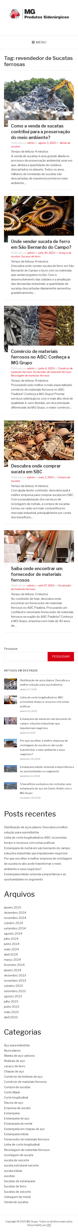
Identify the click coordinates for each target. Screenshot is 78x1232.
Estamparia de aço (16, 1118)
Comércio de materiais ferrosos (25, 1082)
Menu (41, 42)
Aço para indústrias (17, 1045)
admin (30, 142)
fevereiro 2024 (14, 965)
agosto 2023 (13, 996)
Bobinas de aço (14, 1061)
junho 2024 (11, 944)
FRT (49, 1225)
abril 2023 (11, 1017)
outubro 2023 (13, 986)
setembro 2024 (15, 928)
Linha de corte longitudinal (22, 1144)
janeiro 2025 (12, 907)
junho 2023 (11, 1007)
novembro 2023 (15, 980)
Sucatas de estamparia (19, 1181)
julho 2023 (11, 1001)
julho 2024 (11, 939)
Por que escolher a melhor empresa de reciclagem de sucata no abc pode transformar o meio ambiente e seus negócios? (38, 864)
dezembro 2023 (15, 975)
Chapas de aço (14, 1071)
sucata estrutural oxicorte (21, 1165)
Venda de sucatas (16, 1202)
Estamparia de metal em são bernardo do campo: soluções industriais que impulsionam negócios (45, 723)
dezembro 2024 (15, 912)
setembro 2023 (15, 991)
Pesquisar (11, 649)
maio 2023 (11, 1012)
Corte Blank (12, 1092)
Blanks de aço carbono (19, 1056)
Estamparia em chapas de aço (24, 1129)
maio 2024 (11, 949)
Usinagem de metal (17, 1197)
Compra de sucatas (17, 1087)
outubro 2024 (13, 923)
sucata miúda (13, 1171)
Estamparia (12, 1113)
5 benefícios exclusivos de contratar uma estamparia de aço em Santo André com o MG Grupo (46, 788)
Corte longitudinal (16, 1097)
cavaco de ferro (14, 1066)
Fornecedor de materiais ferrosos (52, 371)
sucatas (9, 1176)
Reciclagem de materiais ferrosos (30, 375)
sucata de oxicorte (16, 1160)
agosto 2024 (13, 933)
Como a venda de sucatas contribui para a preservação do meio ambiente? (40, 131)
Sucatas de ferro (30, 256)
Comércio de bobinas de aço (23, 1076)
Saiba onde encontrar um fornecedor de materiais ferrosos (36, 574)
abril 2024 (11, 954)
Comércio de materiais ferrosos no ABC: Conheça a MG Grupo (40, 357)
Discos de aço (13, 1103)
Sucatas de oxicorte (17, 1192)
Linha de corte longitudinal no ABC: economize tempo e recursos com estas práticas (44, 702)
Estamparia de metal (18, 1123)
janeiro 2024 (12, 970)
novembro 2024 (15, 918)
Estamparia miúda (16, 1134)
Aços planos (12, 1050)
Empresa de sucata (17, 1108)
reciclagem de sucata (18, 1155)
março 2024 (12, 959)
